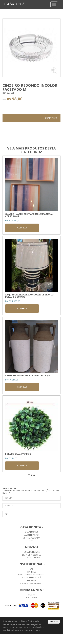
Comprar (50, 117)
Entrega (31, 580)
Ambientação (31, 534)
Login (31, 594)
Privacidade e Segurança (31, 574)
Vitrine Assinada (31, 537)
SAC (31, 569)
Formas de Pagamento (32, 583)
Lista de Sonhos (31, 557)
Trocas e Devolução (31, 577)
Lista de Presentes (31, 554)
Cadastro (31, 597)
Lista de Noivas (31, 551)
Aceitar (54, 621)
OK (6, 513)
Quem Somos (31, 531)
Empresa (31, 571)
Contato (31, 540)
